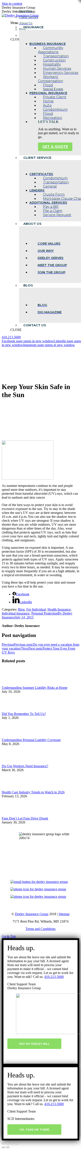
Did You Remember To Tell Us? (24, 714)
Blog (21, 609)
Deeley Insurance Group (31, 914)
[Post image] (13, 684)
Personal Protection (44, 613)
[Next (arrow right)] (8, 1147)
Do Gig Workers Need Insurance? (25, 766)
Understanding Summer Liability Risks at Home (34, 687)
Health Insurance (59, 609)
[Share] (8, 1143)
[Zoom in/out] (16, 1143)
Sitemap (64, 914)
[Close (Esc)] (3, 1143)
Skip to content (12, 3)
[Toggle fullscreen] (12, 1143)
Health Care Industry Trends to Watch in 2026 (33, 792)
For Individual (36, 609)
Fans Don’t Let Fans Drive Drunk (25, 818)
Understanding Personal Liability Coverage (31, 740)
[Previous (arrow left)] (3, 1147)
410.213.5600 (11, 337)
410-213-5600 (54, 977)
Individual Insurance (16, 613)
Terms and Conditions (40, 929)
